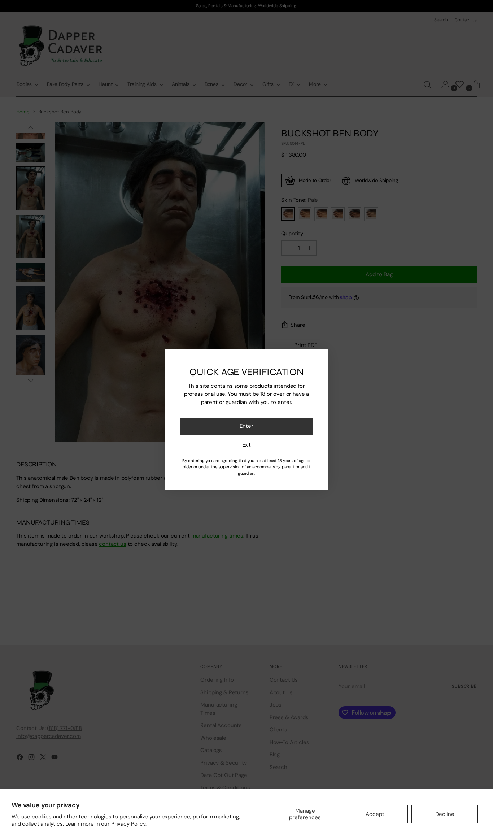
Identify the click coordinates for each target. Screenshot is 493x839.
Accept (375, 814)
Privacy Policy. (129, 823)
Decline (444, 814)
